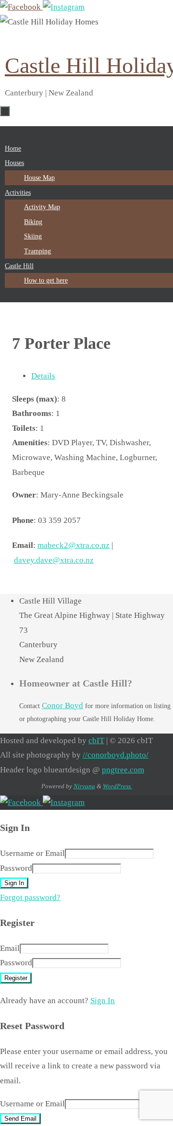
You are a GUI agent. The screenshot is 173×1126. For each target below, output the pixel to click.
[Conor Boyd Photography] (64, 7)
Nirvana (84, 786)
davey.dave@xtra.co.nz (54, 560)
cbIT (96, 740)
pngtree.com (123, 769)
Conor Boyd (62, 705)
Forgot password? (30, 897)
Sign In (102, 1000)
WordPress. (117, 786)
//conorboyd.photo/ (115, 754)
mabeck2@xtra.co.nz (73, 545)
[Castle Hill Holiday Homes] (21, 7)
